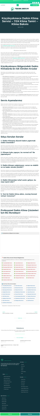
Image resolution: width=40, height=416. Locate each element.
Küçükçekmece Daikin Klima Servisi (9, 45)
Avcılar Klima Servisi (18, 285)
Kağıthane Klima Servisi (7, 298)
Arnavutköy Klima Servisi (7, 285)
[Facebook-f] (16, 334)
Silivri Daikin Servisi (6, 277)
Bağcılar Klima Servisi (31, 285)
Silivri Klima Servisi (6, 300)
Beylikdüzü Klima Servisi (31, 289)
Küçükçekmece (4, 305)
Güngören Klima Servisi (31, 296)
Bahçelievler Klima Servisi (7, 287)
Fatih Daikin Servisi (6, 273)
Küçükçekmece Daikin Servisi (20, 275)
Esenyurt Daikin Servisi (19, 271)
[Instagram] (38, 2)
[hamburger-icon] (18, 5)
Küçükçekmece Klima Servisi (20, 298)
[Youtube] (36, 2)
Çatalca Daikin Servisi (31, 269)
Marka (4, 374)
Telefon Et (10, 414)
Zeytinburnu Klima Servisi (7, 302)
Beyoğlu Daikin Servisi (7, 269)
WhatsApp (30, 414)
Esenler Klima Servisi (6, 294)
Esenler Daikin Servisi (7, 271)
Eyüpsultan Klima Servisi (31, 294)
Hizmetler (21, 377)
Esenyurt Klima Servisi (19, 294)
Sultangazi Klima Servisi (19, 300)
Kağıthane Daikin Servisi (7, 275)
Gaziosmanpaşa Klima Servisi (20, 296)
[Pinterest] (24, 334)
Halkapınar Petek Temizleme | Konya (7, 340)
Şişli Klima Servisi (30, 300)
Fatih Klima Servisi (6, 296)
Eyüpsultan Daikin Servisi (32, 271)
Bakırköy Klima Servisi (19, 287)
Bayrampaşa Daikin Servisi (7, 267)
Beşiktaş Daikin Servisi (19, 267)
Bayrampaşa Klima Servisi (7, 289)
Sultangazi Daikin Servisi (19, 277)
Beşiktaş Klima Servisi (19, 289)
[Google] (20, 334)
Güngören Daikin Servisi (32, 273)
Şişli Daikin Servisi (31, 277)
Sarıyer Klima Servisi (31, 298)
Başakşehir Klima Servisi (31, 287)
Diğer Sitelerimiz (3, 395)
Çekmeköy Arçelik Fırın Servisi (25, 340)
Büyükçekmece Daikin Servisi (20, 269)
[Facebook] (33, 2)
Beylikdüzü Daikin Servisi (32, 267)
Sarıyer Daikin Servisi (31, 275)
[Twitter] (35, 2)
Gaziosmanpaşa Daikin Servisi (20, 273)
